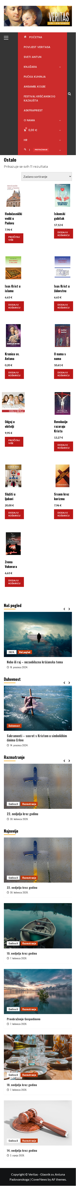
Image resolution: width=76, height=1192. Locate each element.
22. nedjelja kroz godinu (22, 814)
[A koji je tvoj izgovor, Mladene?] (38, 634)
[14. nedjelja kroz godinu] (38, 1123)
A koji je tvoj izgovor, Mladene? (27, 662)
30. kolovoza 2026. (19, 819)
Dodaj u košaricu (64, 234)
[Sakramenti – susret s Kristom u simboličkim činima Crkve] (38, 708)
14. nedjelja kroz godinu (22, 1150)
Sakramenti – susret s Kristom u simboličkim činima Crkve (37, 737)
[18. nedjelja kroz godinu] (38, 1057)
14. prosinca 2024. (19, 745)
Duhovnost (14, 725)
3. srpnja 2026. (17, 1155)
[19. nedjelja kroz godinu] (38, 925)
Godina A (13, 804)
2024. (12, 652)
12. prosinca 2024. (19, 667)
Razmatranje (29, 804)
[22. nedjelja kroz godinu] (38, 786)
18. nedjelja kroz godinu (22, 1085)
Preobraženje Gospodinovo (23, 1019)
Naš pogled (24, 652)
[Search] (69, 93)
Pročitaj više (14, 238)
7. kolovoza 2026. (18, 958)
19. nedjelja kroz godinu (22, 953)
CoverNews (39, 1179)
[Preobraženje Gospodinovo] (38, 991)
